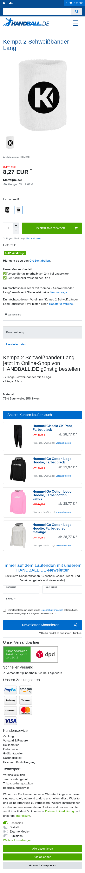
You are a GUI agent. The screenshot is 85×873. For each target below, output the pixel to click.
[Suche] (76, 11)
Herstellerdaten (16, 344)
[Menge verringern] (16, 231)
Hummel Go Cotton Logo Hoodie (52, 460)
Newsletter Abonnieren (40, 625)
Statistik (15, 827)
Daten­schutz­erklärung (59, 811)
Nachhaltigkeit (12, 757)
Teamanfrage (58, 292)
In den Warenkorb (50, 228)
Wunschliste (14, 314)
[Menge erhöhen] (16, 225)
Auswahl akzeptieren (42, 865)
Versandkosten (33, 238)
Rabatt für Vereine (61, 303)
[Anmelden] (4, 3)
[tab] (42, 332)
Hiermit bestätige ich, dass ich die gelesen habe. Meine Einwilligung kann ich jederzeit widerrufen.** (42, 612)
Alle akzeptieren (42, 848)
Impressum (22, 815)
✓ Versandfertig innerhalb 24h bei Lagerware (32, 672)
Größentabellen (40, 260)
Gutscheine (10, 749)
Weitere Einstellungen (17, 840)
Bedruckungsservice (16, 787)
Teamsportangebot (15, 779)
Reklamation (11, 744)
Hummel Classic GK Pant (53, 427)
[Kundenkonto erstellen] (11, 3)
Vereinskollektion (14, 774)
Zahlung (8, 736)
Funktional (16, 835)
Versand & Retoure (15, 740)
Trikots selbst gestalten (18, 783)
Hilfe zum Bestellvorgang (19, 762)
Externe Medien (20, 831)
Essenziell (16, 822)
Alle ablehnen (42, 856)
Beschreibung (15, 332)
